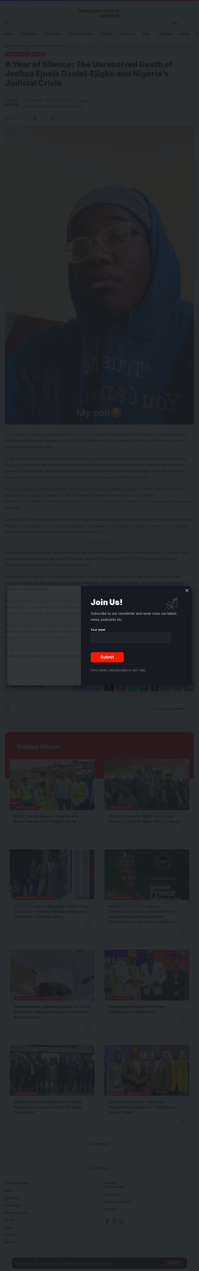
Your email (98, 629)
